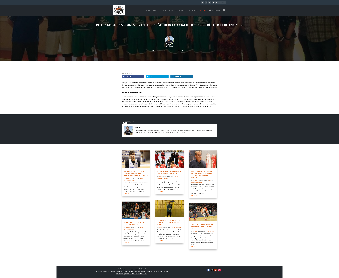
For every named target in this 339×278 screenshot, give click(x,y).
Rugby (171, 10)
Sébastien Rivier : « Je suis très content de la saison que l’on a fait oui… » (169, 223)
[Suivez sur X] (212, 270)
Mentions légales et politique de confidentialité (131, 274)
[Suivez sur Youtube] (215, 270)
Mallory (169, 46)
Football (163, 10)
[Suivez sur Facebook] (208, 270)
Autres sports (180, 10)
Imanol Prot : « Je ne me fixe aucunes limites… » (134, 224)
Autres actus (192, 10)
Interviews (132, 180)
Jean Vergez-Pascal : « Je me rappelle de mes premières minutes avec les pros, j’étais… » (136, 173)
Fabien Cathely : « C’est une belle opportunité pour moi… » (169, 173)
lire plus (126, 193)
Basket (155, 10)
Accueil (147, 10)
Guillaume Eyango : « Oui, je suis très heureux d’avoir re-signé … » (203, 226)
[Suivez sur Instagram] (219, 270)
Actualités (126, 180)
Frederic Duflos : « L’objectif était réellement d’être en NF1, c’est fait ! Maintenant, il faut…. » (202, 174)
